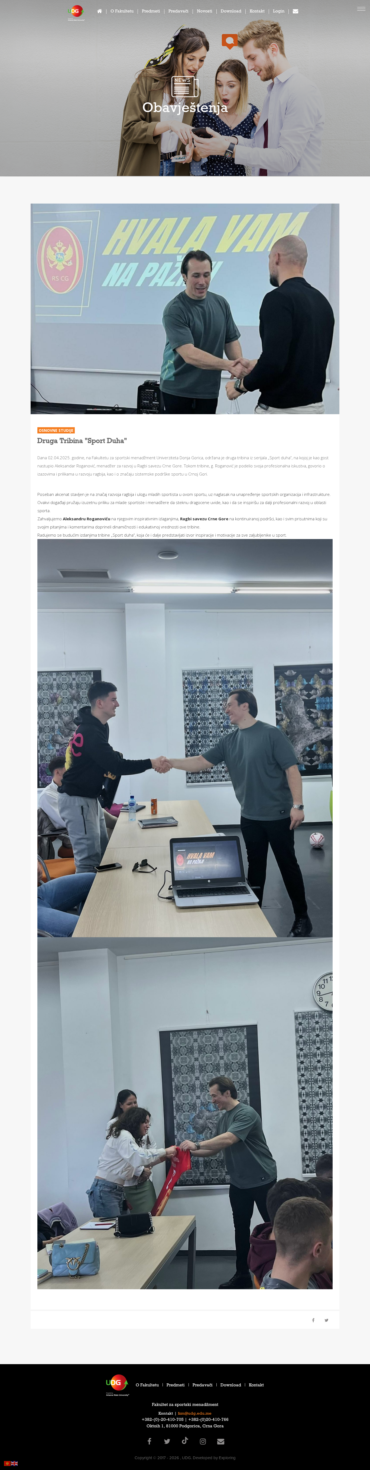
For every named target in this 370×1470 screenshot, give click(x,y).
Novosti (204, 12)
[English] (14, 1463)
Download (231, 12)
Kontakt (257, 12)
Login (278, 12)
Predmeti (151, 12)
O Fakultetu (122, 12)
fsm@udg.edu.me (195, 1414)
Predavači (178, 12)
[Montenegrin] (7, 1463)
